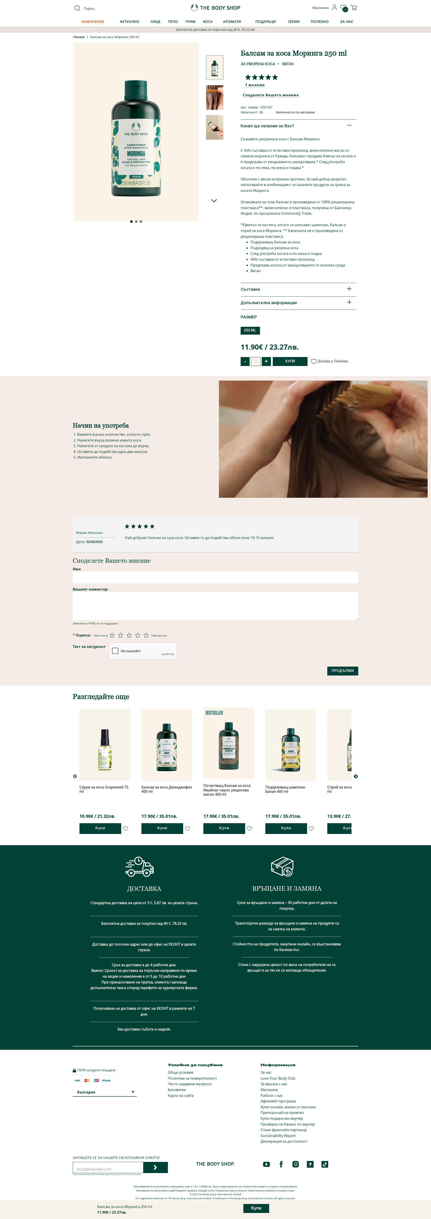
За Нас (346, 21)
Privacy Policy (115, 1174)
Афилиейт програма (278, 1101)
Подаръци (265, 21)
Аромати (232, 21)
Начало (79, 37)
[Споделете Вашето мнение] (260, 77)
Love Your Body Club (278, 1078)
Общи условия (180, 1072)
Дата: (81, 541)
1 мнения (255, 84)
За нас (266, 1072)
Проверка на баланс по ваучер (288, 1124)
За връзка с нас (274, 1083)
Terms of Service (130, 1174)
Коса (208, 21)
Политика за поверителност (192, 1078)
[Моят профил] (335, 9)
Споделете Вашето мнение (271, 95)
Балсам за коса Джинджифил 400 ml (166, 789)
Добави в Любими (333, 361)
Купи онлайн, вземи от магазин (288, 1106)
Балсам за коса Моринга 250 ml (114, 37)
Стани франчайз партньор (284, 1129)
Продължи (343, 671)
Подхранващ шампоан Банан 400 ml (285, 789)
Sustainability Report (278, 1135)
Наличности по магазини (295, 112)
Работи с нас (272, 1095)
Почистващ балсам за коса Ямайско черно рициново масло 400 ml (227, 790)
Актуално (129, 21)
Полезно (320, 21)
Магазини (269, 1089)
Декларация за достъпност (284, 1141)
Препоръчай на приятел (282, 1112)
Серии (294, 21)
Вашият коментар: (90, 589)
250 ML (250, 330)
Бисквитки (177, 1089)
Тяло (173, 21)
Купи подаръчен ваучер (282, 1118)
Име (77, 569)
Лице (155, 21)
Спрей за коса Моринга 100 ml (351, 789)
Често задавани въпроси (189, 1083)
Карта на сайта (181, 1095)
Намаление (92, 21)
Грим (190, 21)
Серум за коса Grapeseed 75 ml (103, 789)
